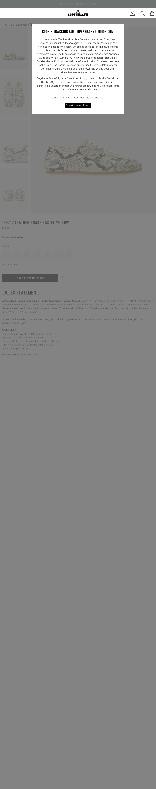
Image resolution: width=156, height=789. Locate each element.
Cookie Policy (61, 97)
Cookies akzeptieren (78, 105)
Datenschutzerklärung (78, 65)
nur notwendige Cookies (88, 97)
